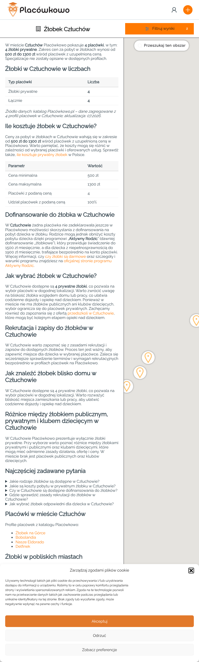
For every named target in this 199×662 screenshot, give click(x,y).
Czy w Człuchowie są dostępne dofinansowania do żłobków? (63, 490)
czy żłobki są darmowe (65, 256)
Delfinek (23, 546)
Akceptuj (99, 621)
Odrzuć (99, 635)
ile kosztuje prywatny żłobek (42, 154)
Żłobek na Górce (30, 533)
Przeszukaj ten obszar (165, 46)
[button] (191, 570)
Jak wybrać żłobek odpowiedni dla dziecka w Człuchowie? (61, 504)
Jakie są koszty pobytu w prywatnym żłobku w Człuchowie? (62, 486)
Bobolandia (26, 537)
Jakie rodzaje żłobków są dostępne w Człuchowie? (54, 481)
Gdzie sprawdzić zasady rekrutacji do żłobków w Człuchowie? (50, 497)
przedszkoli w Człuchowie (91, 313)
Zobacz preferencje (99, 649)
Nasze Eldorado (30, 542)
